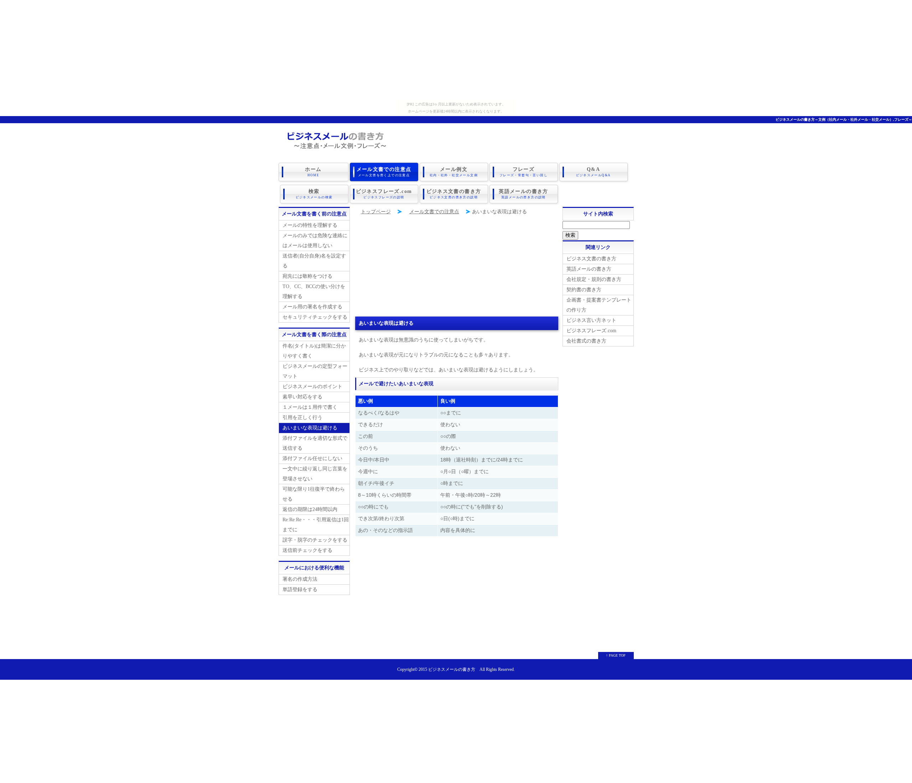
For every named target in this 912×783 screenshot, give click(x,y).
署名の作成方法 (300, 579)
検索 (314, 194)
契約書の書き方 (583, 289)
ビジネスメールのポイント (312, 386)
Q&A (593, 172)
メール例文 (454, 172)
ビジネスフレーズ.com (384, 194)
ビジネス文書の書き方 (453, 194)
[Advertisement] (456, 50)
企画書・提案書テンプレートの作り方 (598, 305)
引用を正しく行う (302, 417)
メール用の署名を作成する (312, 306)
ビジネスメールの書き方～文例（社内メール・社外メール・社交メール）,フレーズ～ (844, 119)
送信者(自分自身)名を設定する (314, 260)
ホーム (313, 172)
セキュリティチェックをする (315, 317)
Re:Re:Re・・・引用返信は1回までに (316, 524)
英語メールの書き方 (523, 194)
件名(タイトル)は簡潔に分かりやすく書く (314, 351)
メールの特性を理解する (310, 225)
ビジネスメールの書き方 (451, 669)
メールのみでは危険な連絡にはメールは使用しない (315, 240)
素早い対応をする (302, 397)
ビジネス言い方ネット (591, 320)
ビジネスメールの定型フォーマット (315, 371)
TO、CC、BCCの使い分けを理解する (314, 291)
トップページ (376, 211)
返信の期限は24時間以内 (310, 509)
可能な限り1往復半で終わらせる (314, 494)
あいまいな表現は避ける (310, 427)
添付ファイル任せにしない (312, 458)
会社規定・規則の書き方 (593, 279)
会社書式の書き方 (586, 341)
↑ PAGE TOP (616, 655)
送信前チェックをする (307, 550)
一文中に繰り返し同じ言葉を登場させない (315, 473)
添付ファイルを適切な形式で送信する (315, 443)
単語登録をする (300, 589)
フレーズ (523, 172)
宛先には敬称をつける (307, 276)
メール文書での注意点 (384, 172)
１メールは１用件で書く (310, 407)
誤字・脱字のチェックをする (315, 540)
